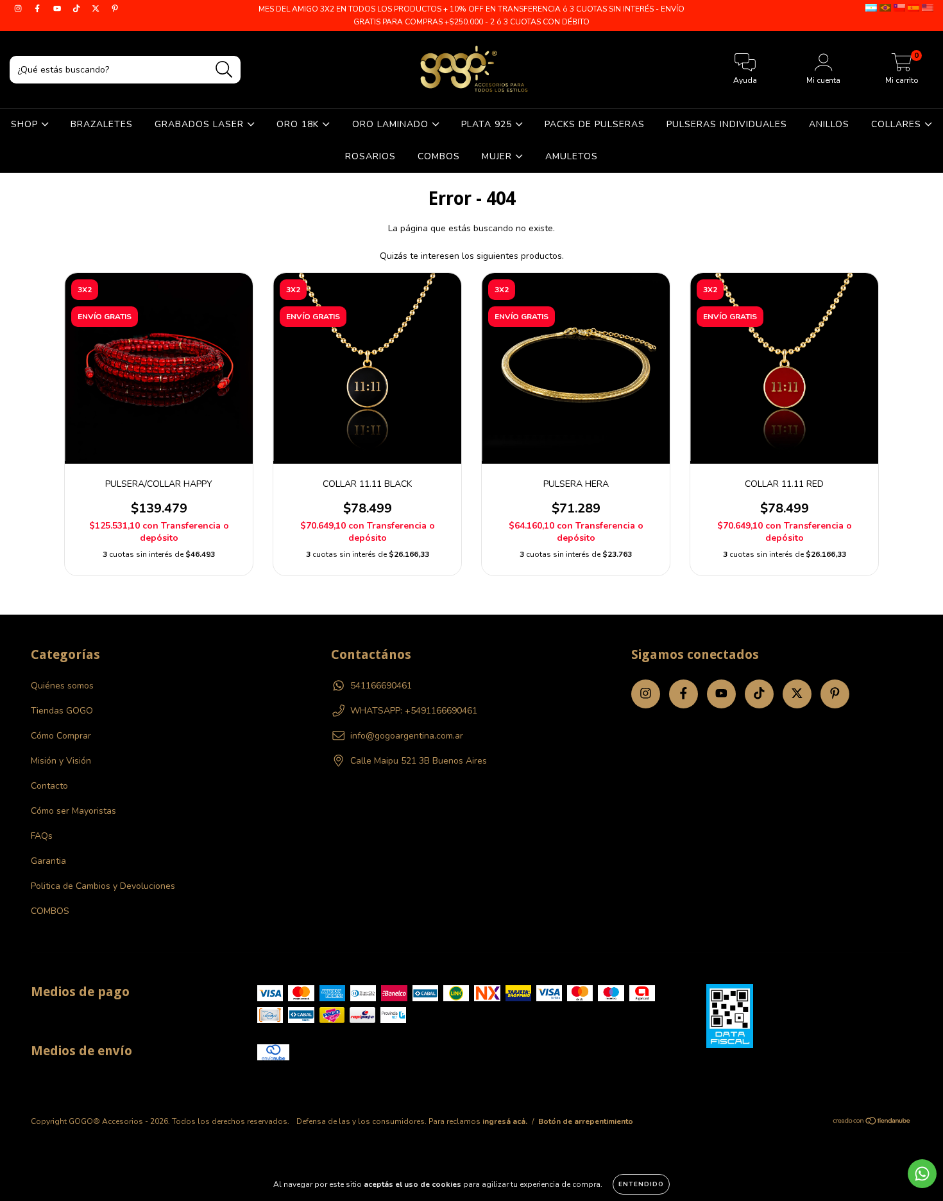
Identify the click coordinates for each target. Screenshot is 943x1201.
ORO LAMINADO (392, 124)
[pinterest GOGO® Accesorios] (114, 9)
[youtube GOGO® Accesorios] (58, 9)
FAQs (42, 836)
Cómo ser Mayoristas (73, 811)
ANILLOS (829, 124)
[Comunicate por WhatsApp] (922, 1173)
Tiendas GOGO (62, 711)
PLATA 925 (488, 124)
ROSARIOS (370, 156)
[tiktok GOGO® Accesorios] (77, 9)
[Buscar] (224, 70)
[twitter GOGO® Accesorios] (96, 9)
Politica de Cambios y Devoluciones (103, 886)
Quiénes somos (62, 685)
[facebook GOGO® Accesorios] (38, 9)
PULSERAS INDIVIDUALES (727, 124)
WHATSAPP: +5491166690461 (413, 711)
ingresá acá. (504, 1121)
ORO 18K (299, 124)
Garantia (48, 861)
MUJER (498, 156)
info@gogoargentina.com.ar (406, 736)
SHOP (26, 124)
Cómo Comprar (61, 736)
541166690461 (381, 685)
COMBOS (439, 156)
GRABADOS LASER (201, 124)
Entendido (641, 1184)
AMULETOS (571, 156)
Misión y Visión (61, 761)
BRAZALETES (102, 124)
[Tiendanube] (872, 1123)
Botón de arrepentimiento (585, 1121)
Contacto (49, 786)
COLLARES (897, 124)
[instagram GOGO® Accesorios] (19, 9)
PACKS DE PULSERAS (595, 124)
